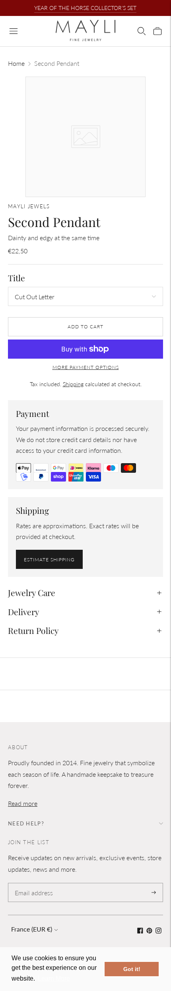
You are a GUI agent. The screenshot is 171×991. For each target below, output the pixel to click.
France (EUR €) (31, 929)
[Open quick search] (141, 31)
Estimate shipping (49, 560)
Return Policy (33, 630)
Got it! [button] (131, 969)
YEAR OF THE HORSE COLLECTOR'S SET (85, 7)
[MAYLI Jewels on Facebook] (140, 931)
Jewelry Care (31, 592)
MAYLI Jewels (29, 206)
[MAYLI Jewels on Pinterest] (149, 931)
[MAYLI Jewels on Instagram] (158, 931)
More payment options (85, 367)
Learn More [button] (54, 978)
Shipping (73, 384)
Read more (22, 803)
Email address (32, 883)
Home (16, 63)
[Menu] (13, 31)
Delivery (23, 611)
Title (16, 277)
